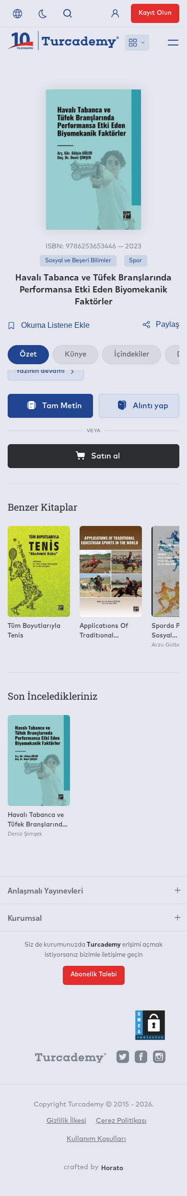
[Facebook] (141, 1059)
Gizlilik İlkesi (66, 1121)
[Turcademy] (66, 1059)
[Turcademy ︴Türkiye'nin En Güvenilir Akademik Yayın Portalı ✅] (63, 42)
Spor (135, 261)
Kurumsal (25, 917)
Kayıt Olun (155, 13)
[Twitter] (123, 1059)
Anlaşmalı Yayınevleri (45, 890)
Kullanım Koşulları (96, 1139)
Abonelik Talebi (93, 975)
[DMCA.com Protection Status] (150, 1025)
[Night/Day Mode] (43, 13)
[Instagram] (159, 1059)
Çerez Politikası (121, 1121)
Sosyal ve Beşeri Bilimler (78, 261)
